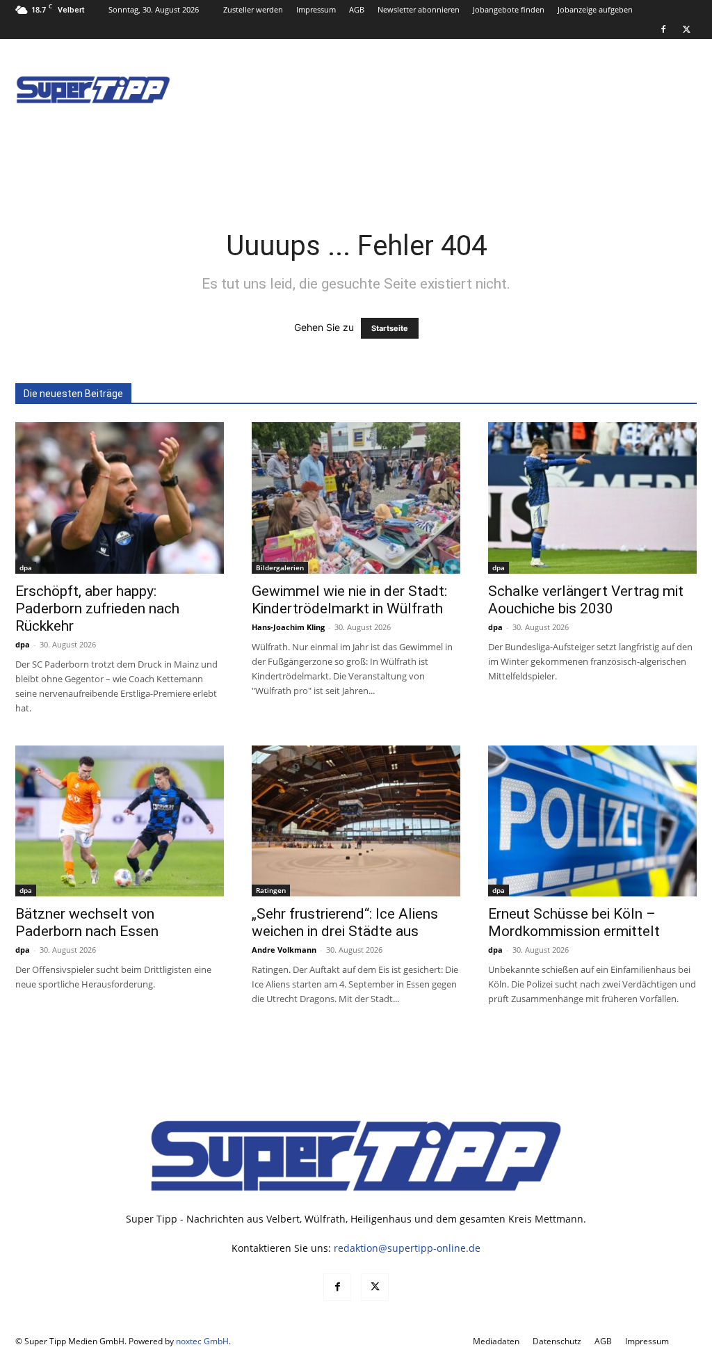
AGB (356, 9)
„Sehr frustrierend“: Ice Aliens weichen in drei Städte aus (345, 922)
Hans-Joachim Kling (288, 627)
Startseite (389, 328)
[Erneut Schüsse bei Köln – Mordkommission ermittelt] (592, 821)
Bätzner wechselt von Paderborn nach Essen (87, 922)
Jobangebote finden (508, 9)
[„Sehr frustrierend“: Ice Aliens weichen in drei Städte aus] (356, 821)
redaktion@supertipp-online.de (407, 1248)
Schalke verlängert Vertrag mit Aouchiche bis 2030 (585, 600)
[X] (686, 29)
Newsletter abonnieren (419, 9)
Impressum (316, 9)
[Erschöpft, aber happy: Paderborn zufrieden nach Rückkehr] (119, 498)
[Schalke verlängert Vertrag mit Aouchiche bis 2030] (592, 498)
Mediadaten (496, 1341)
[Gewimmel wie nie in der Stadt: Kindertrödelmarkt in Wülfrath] (356, 498)
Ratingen (271, 890)
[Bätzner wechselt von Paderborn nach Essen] (119, 821)
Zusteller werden (253, 9)
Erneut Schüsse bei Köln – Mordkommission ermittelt (574, 922)
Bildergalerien (280, 567)
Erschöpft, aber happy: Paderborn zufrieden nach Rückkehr (97, 608)
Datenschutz (557, 1341)
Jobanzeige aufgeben (595, 9)
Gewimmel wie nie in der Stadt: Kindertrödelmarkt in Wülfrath (349, 600)
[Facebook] (663, 29)
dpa (25, 567)
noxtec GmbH (202, 1341)
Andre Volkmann (284, 949)
